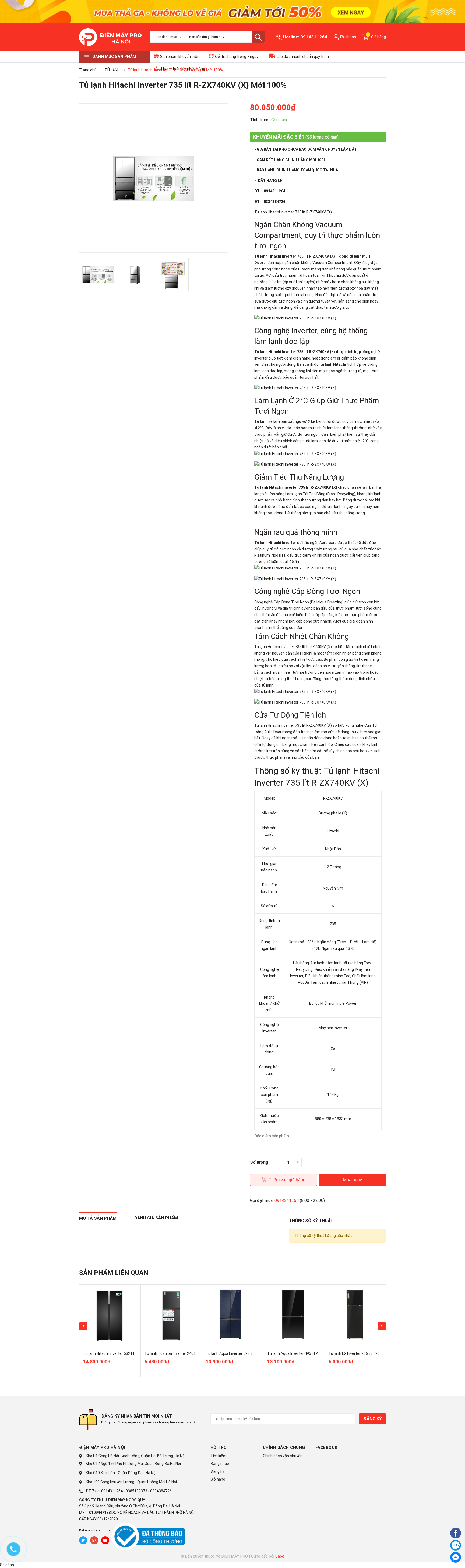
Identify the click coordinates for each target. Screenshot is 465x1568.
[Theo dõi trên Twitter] (83, 1540)
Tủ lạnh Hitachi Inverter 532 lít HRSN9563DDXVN (124, 1353)
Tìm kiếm (218, 1456)
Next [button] (382, 1326)
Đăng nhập (219, 1463)
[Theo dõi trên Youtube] (105, 1540)
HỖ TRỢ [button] (218, 1447)
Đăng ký (372, 1418)
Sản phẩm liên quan (113, 1273)
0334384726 (161, 1491)
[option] (153, 178)
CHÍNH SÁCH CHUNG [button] (284, 1447)
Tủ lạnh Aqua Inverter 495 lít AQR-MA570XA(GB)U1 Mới (314, 1353)
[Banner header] (232, 11)
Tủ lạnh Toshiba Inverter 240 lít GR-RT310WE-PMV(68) (191, 1353)
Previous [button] (83, 1326)
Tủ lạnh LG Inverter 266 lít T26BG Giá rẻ (362, 1353)
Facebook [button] (326, 1447)
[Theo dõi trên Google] (94, 1540)
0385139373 (136, 1491)
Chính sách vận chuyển (282, 1456)
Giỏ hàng (217, 1479)
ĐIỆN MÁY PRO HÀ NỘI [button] (102, 1447)
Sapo (279, 1556)
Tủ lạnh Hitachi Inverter (275, 542)
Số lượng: (259, 1162)
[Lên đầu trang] (442, 1558)
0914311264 (313, 37)
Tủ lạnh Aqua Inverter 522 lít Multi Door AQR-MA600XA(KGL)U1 (259, 1353)
